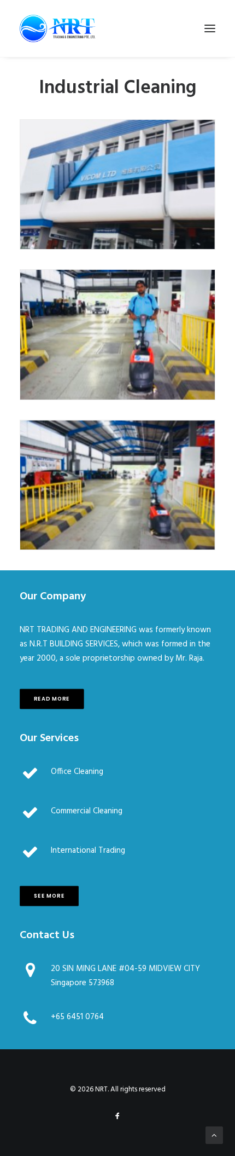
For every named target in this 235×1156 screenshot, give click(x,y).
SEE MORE (49, 895)
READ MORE (52, 698)
